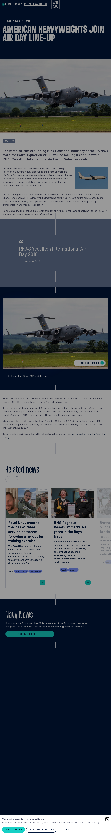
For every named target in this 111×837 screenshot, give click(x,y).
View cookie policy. (90, 822)
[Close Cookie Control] (107, 819)
